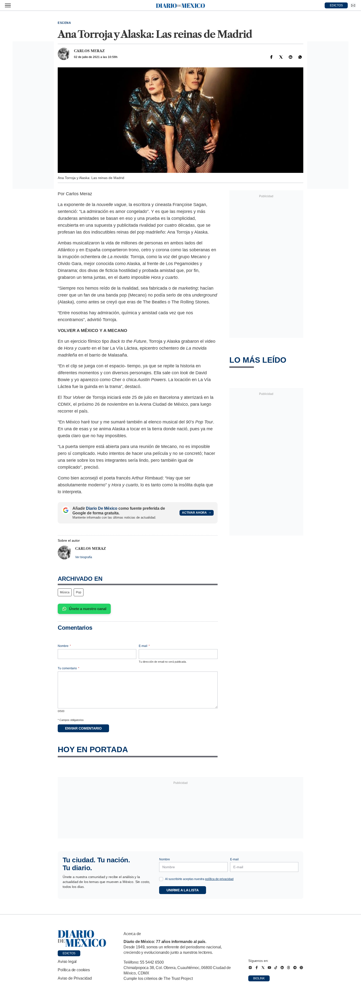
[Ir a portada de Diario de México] (82, 938)
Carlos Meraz (89, 51)
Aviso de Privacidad (75, 978)
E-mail (144, 646)
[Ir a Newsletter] (353, 5)
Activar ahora (194, 512)
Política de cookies (74, 970)
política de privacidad (219, 879)
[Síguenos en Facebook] (257, 968)
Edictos (69, 953)
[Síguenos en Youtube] (269, 968)
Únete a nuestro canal (87, 609)
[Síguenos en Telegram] (295, 968)
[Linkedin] (290, 57)
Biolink (259, 978)
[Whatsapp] (300, 57)
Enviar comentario (83, 728)
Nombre (64, 646)
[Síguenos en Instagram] (250, 968)
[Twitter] (281, 57)
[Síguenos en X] (263, 968)
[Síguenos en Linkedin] (282, 968)
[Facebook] (271, 57)
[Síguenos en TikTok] (276, 968)
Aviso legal (67, 961)
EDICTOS (336, 5)
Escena (64, 23)
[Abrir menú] (8, 5)
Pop (78, 592)
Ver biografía (83, 557)
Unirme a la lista (183, 890)
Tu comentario (68, 668)
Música (64, 592)
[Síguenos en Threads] (289, 968)
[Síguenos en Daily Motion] (301, 968)
